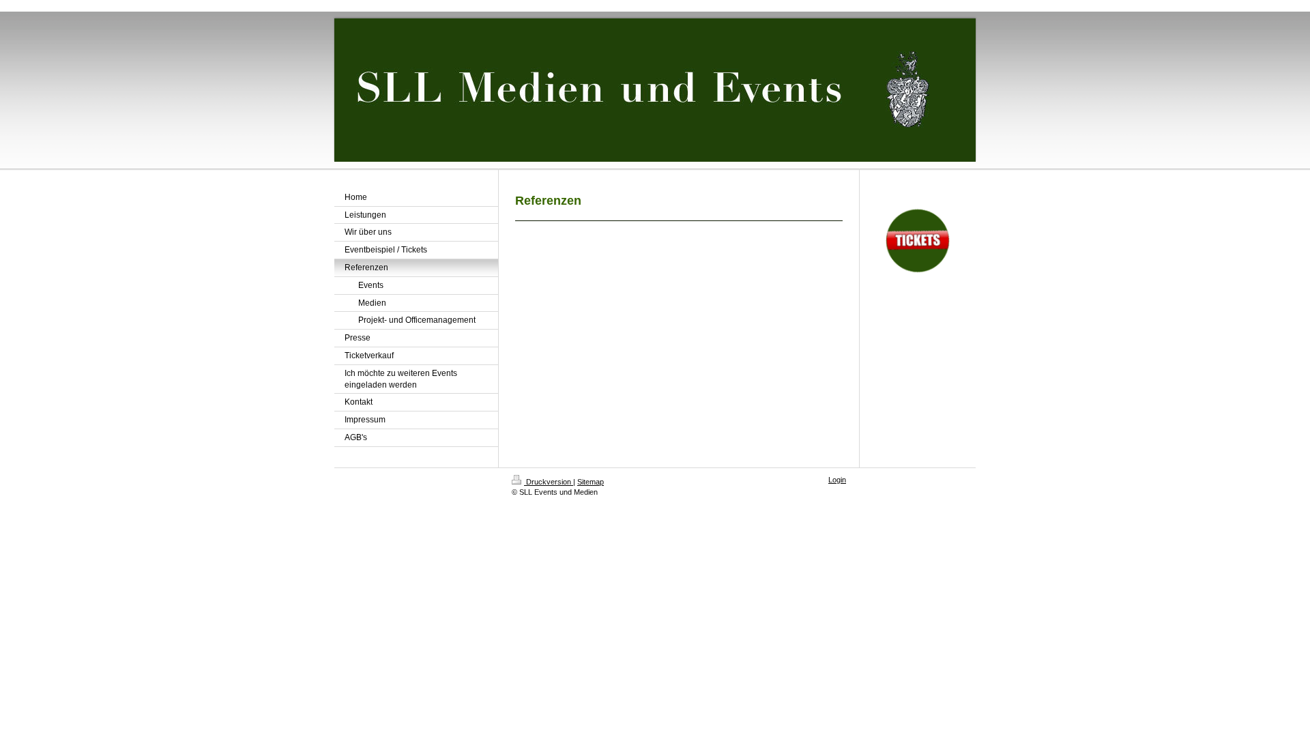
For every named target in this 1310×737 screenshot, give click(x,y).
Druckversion (548, 482)
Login (837, 480)
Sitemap (590, 482)
